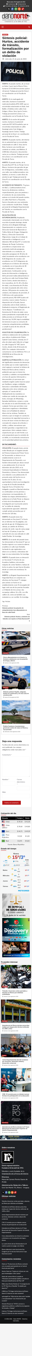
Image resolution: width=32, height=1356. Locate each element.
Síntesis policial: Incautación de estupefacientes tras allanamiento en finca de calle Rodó (14, 609)
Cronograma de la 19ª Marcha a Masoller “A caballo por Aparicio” (16, 1286)
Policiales (5, 34)
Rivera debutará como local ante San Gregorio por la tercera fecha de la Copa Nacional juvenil (14, 1251)
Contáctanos (11, 4)
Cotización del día (24, 6)
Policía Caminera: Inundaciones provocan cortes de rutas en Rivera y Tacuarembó (15, 727)
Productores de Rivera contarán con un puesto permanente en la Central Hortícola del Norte (15, 1266)
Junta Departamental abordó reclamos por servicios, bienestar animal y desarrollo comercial (15, 1061)
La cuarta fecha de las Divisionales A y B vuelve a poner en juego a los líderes (14, 1245)
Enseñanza (5, 1090)
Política (4, 1055)
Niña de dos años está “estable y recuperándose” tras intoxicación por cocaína (16, 1299)
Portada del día (22, 4)
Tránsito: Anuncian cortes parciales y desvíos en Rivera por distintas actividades (14, 992)
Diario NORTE (17, 1319)
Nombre (5, 779)
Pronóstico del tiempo (11, 6)
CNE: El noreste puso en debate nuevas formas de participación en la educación (15, 1095)
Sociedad (4, 986)
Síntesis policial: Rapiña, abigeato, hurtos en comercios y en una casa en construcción (16, 693)
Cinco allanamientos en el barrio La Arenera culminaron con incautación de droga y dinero (15, 659)
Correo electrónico (21, 782)
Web (4, 792)
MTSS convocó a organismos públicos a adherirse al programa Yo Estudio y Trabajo (15, 1306)
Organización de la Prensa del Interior (15, 1174)
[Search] (29, 27)
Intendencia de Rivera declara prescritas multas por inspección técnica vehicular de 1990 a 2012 (15, 1027)
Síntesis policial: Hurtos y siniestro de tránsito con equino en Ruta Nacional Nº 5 (16, 618)
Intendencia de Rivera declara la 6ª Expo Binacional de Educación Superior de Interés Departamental (15, 1128)
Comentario (7, 755)
